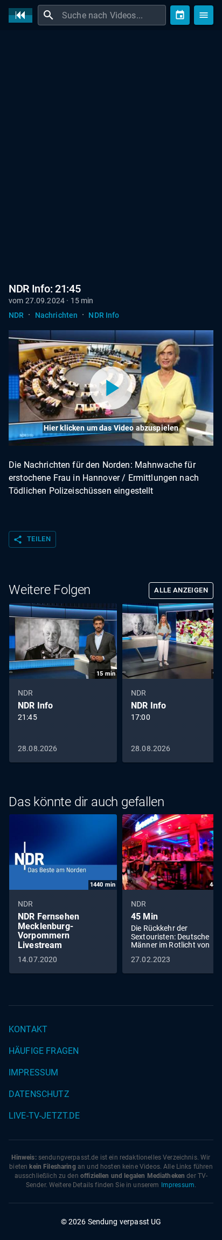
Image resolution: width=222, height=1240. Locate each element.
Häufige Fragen (44, 1051)
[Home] (23, 15)
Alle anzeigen (181, 590)
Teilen (32, 539)
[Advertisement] (111, 154)
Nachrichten (56, 315)
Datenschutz (39, 1094)
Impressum (33, 1072)
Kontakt (28, 1029)
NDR (16, 315)
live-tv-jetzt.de (44, 1115)
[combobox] (112, 15)
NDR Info (103, 315)
